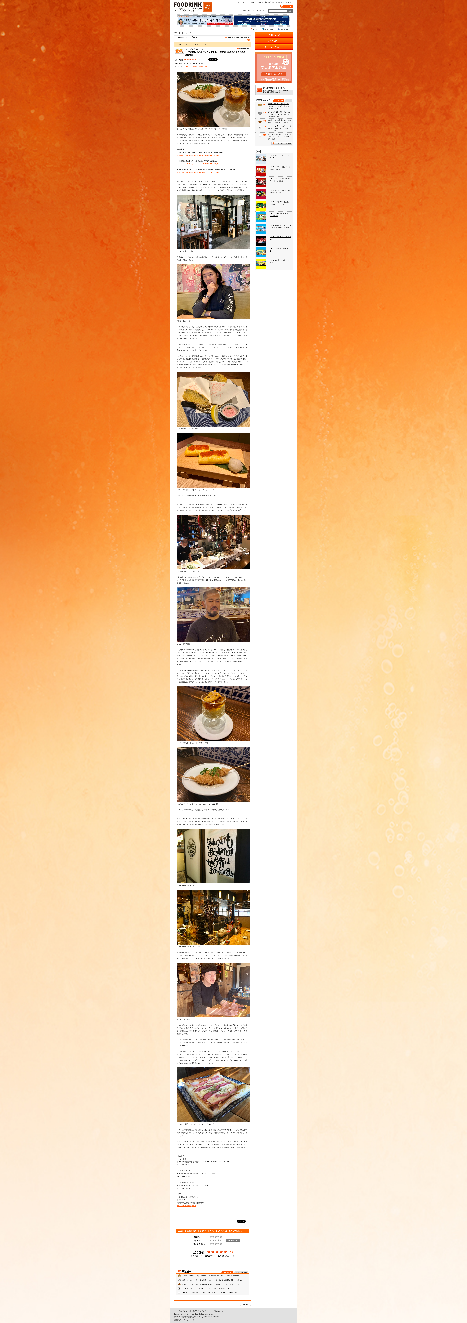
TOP (175, 33)
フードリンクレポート (212, 38)
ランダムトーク (208, 44)
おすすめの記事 (241, 1272)
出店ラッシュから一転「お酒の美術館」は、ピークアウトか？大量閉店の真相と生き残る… (212, 1280)
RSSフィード (255, 29)
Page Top (245, 1304)
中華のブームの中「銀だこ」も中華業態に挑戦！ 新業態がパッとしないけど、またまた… (212, 1284)
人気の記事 (227, 1272)
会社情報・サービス (245, 11)
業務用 (207, 66)
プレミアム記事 (278, 100)
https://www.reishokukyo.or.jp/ (186, 1206)
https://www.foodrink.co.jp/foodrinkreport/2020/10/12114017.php (198, 173)
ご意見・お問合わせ (259, 11)
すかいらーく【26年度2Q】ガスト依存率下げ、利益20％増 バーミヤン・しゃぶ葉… (280, 128)
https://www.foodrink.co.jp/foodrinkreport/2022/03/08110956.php (198, 164)
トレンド (197, 44)
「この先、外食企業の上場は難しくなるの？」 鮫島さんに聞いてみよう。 (206, 1288)
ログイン (286, 6)
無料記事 (288, 100)
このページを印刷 (242, 48)
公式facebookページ (285, 29)
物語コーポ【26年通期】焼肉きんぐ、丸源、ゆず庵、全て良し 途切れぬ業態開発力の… (279, 114)
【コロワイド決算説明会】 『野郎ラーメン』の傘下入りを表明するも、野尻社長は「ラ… (211, 1293)
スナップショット (184, 44)
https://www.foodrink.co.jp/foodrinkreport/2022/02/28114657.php (198, 155)
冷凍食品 (187, 66)
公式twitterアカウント (269, 29)
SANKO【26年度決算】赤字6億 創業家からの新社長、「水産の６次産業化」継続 (279, 136)
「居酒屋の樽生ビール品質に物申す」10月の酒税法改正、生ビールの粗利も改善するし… (211, 1276)
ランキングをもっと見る (281, 143)
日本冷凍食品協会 (197, 66)
